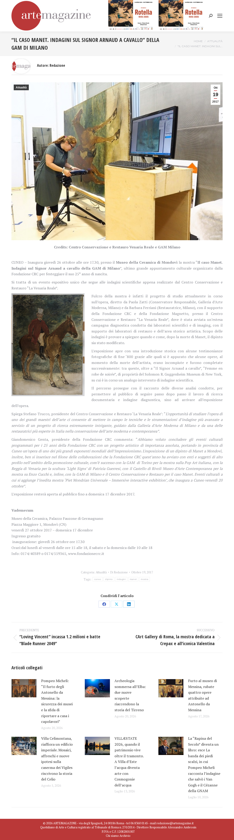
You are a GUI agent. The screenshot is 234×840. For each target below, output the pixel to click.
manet (133, 579)
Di (119, 572)
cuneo (97, 579)
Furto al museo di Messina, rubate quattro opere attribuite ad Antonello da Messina (202, 695)
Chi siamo (112, 836)
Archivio (125, 836)
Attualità (21, 87)
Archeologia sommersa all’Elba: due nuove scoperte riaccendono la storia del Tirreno (130, 695)
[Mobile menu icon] (220, 15)
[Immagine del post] (24, 688)
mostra (144, 579)
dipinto (109, 579)
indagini (121, 579)
